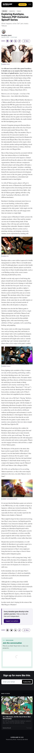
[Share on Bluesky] (11, 41)
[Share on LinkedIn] (15, 41)
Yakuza (19, 11)
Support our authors (12, 621)
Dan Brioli (25, 739)
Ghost (14, 739)
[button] (29, 4)
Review (4, 11)
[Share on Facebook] (7, 41)
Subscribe (22, 4)
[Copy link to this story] (19, 41)
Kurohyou (12, 11)
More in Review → (28, 693)
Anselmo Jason (6, 35)
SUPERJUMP (14, 737)
